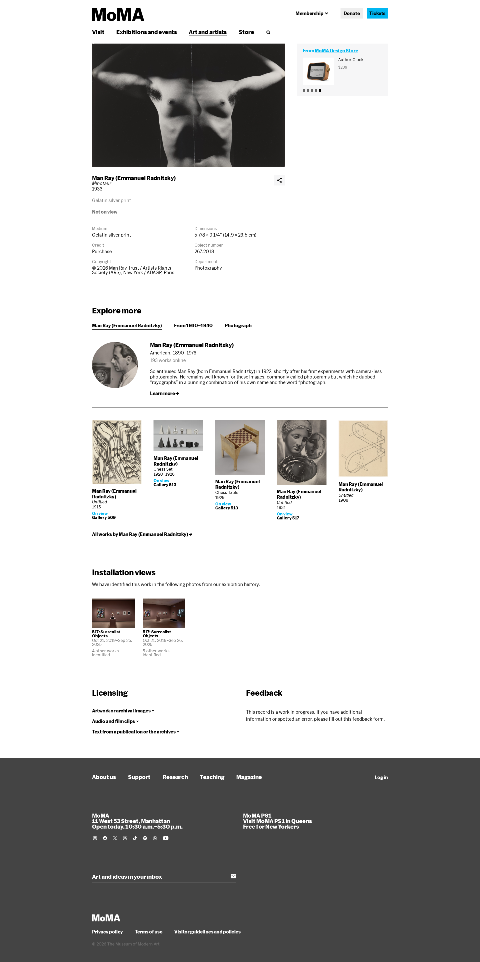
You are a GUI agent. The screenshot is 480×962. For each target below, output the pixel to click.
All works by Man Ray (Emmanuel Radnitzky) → (142, 534)
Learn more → (164, 393)
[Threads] (125, 838)
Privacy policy (107, 931)
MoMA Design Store (336, 50)
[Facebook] (105, 838)
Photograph (238, 325)
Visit (98, 32)
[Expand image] (188, 105)
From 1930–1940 (193, 325)
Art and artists (208, 32)
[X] (115, 838)
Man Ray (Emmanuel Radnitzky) (134, 177)
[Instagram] (95, 838)
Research (175, 777)
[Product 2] (308, 90)
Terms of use (148, 931)
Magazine (249, 777)
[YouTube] (166, 838)
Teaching (212, 777)
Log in (381, 777)
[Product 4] (316, 90)
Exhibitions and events (146, 32)
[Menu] (268, 32)
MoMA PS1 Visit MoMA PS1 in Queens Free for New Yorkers (277, 821)
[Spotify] (145, 838)
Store (246, 32)
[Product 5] (320, 90)
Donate (352, 13)
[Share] (279, 180)
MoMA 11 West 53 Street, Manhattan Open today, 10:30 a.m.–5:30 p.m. (137, 821)
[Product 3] (312, 90)
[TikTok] (135, 838)
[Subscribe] (233, 876)
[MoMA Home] (118, 14)
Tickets (377, 13)
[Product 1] (304, 90)
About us (104, 777)
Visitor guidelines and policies (207, 931)
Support (139, 777)
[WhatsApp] (155, 838)
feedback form (368, 719)
